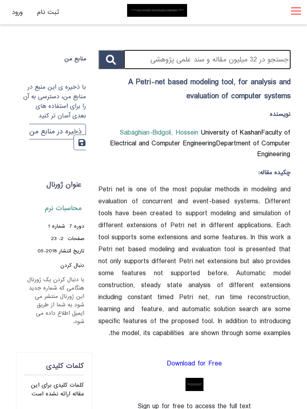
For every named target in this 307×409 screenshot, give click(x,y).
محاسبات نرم (63, 208)
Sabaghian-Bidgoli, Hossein (160, 132)
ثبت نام (48, 12)
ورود (17, 12)
